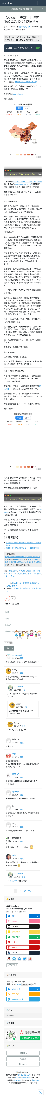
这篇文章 (13, 880)
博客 (10, 571)
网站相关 (26, 27)
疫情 (29, 573)
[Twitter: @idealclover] (24, 958)
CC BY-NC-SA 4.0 (24, 1075)
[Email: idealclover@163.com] (19, 958)
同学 (39, 573)
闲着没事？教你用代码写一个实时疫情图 (22, 548)
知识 (33, 571)
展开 (38, 48)
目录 (34, 573)
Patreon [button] (23, 1064)
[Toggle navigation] (40, 3)
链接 (29, 571)
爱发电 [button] (23, 1059)
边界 (20, 573)
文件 (24, 571)
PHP (19, 571)
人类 (5, 573)
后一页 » (27, 891)
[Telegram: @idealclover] (14, 958)
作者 (38, 571)
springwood (17, 655)
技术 (21, 27)
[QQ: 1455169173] (9, 958)
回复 (22, 658)
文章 (15, 571)
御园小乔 (16, 774)
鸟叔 (14, 754)
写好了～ (9, 648)
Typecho (35, 1080)
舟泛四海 (16, 791)
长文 (25, 573)
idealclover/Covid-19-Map (26, 81)
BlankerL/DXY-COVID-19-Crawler (27, 181)
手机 (15, 573)
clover (18, 984)
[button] (23, 1053)
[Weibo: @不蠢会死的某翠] (29, 958)
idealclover (7, 2)
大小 (10, 573)
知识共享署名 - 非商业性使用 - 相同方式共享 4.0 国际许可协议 (23, 562)
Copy (39, 170)
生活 (5, 576)
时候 (10, 576)
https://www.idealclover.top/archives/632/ (22, 556)
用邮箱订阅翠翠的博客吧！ (22, 9)
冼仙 (14, 855)
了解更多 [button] (12, 965)
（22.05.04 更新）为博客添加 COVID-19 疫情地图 (21, 19)
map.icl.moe (18, 94)
